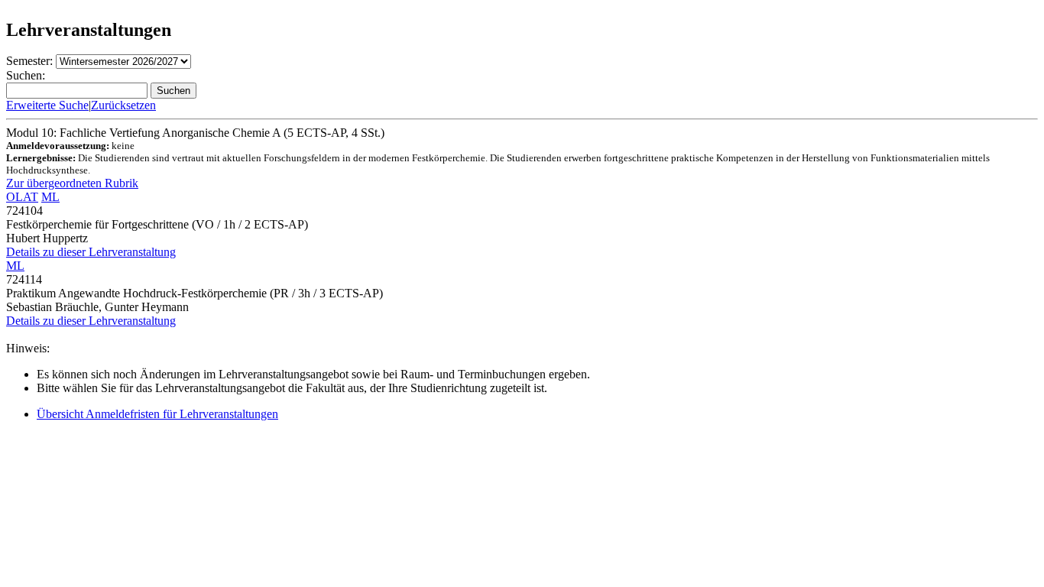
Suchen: (25, 75)
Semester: (29, 60)
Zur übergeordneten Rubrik (72, 183)
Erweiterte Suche (47, 105)
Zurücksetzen (123, 105)
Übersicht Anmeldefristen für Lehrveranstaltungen (157, 413)
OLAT (22, 196)
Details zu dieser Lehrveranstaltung (91, 251)
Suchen (173, 90)
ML (50, 196)
